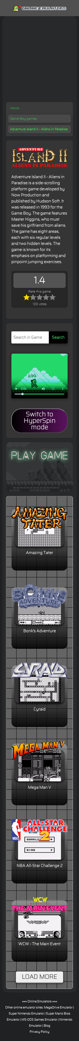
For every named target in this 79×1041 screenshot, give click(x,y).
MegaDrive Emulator (58, 1007)
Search (58, 337)
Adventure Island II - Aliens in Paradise (39, 129)
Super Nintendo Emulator (26, 1013)
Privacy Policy (39, 1031)
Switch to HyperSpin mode (40, 420)
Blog (47, 1025)
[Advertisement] (39, 60)
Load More (39, 977)
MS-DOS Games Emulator (39, 1019)
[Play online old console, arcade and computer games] (39, 7)
